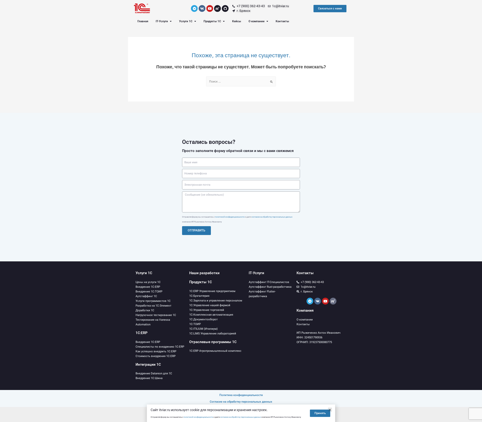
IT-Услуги (162, 21)
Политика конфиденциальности (241, 395)
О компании (257, 21)
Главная (142, 21)
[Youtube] (209, 8)
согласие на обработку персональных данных (272, 217)
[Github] (225, 8)
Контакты (282, 21)
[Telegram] (194, 8)
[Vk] (202, 8)
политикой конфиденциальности (230, 217)
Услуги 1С (185, 21)
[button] (330, 409)
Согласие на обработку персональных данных (241, 401)
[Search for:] (241, 81)
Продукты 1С (212, 21)
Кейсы (236, 21)
